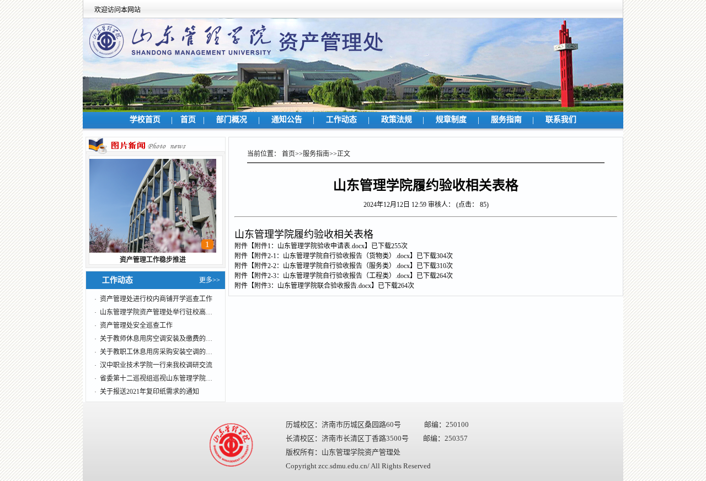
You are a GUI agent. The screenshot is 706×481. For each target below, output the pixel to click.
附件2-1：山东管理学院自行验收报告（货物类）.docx (332, 256)
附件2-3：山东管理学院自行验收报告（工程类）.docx (332, 276)
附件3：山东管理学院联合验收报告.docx (312, 286)
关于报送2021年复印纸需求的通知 (149, 392)
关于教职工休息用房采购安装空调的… (156, 352)
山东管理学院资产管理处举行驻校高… (156, 312)
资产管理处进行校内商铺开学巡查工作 (156, 299)
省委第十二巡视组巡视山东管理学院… (156, 378)
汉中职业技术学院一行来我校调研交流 (156, 365)
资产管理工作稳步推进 (153, 260)
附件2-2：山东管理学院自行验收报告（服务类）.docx (332, 266)
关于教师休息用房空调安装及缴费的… (156, 339)
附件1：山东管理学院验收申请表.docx (309, 246)
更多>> (209, 280)
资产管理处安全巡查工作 (136, 325)
